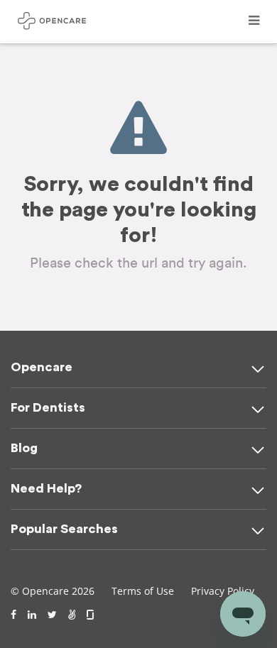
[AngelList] (71, 615)
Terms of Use (143, 591)
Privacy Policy (222, 591)
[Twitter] (52, 615)
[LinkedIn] (32, 615)
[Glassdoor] (91, 615)
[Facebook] (13, 615)
